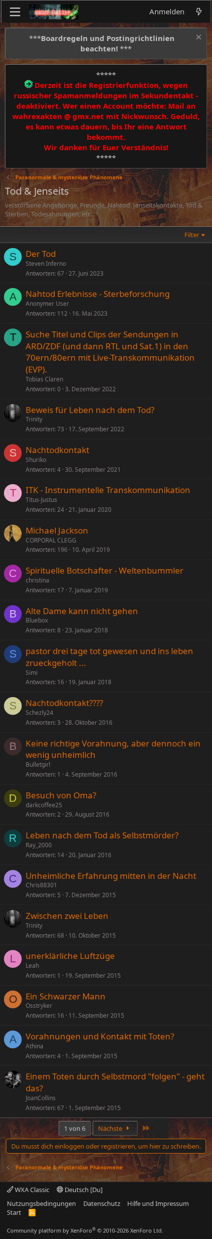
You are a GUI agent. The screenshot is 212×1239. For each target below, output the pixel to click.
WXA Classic (31, 1189)
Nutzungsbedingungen (41, 1203)
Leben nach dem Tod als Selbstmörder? (102, 835)
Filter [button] (191, 234)
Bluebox (37, 620)
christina (37, 580)
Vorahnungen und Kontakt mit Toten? (100, 1036)
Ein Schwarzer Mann (66, 996)
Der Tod (41, 253)
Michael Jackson (57, 530)
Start (14, 1212)
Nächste (111, 1128)
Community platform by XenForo (85, 1230)
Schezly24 (39, 712)
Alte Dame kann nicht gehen (82, 611)
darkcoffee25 (44, 805)
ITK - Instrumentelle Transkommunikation (108, 490)
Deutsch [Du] (83, 1189)
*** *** (102, 43)
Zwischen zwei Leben (67, 915)
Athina (34, 1046)
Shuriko (36, 459)
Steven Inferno (46, 263)
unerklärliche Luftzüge (70, 955)
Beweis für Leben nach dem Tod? (90, 409)
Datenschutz (101, 1203)
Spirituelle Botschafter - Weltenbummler (104, 570)
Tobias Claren (44, 379)
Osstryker (39, 1005)
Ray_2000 (39, 845)
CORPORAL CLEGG (51, 540)
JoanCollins (41, 1098)
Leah (32, 965)
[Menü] (15, 12)
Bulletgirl (38, 764)
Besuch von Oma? (61, 795)
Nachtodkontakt (57, 449)
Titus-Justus (41, 500)
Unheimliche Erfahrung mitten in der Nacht (111, 875)
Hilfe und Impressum (158, 1203)
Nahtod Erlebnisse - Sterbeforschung (98, 293)
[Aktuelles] (199, 11)
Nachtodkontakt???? (64, 702)
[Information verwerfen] (197, 38)
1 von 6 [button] (74, 1128)
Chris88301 (41, 885)
